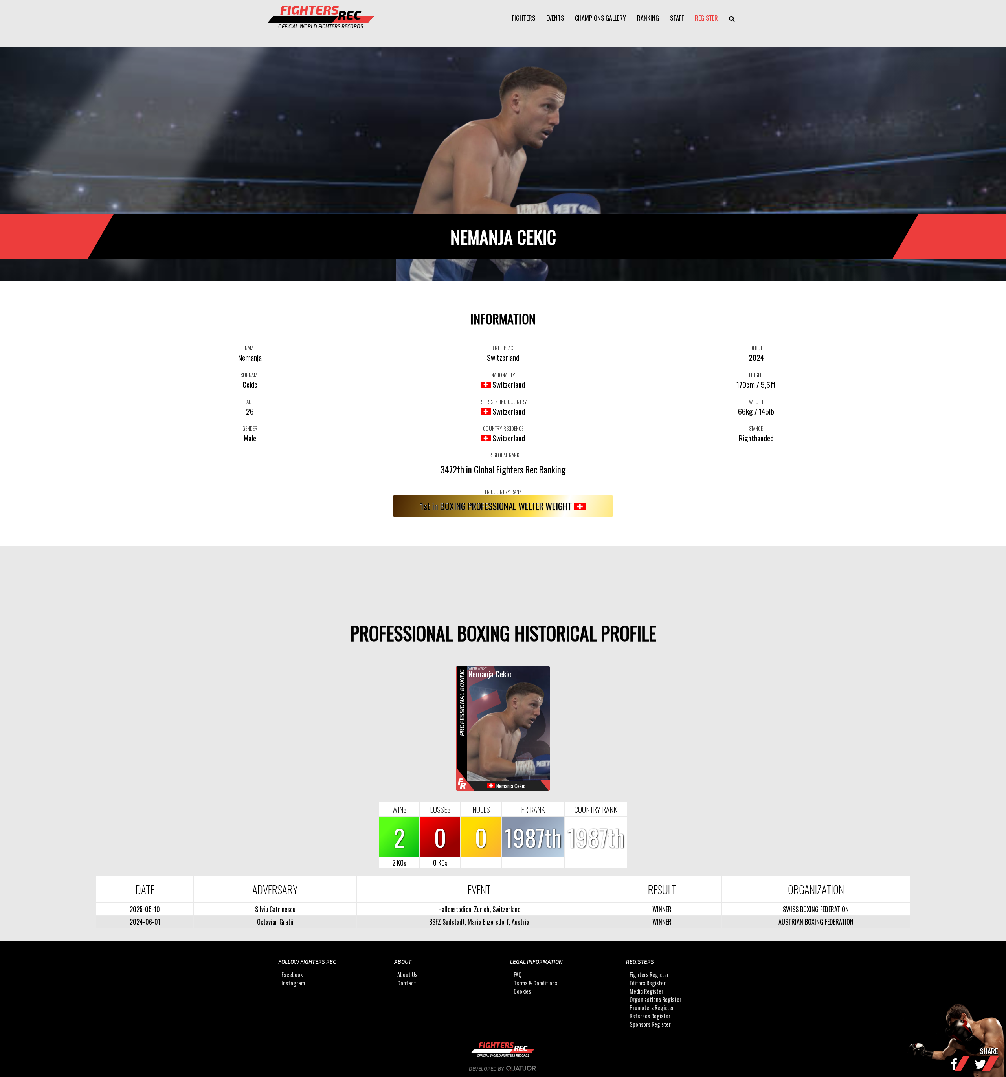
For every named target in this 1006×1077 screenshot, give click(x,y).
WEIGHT (756, 401)
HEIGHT (756, 375)
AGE (249, 401)
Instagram (293, 983)
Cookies (522, 991)
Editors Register (648, 983)
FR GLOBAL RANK (503, 455)
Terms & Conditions (535, 983)
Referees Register (650, 1016)
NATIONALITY (503, 375)
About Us (407, 975)
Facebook (292, 975)
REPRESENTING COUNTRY (503, 401)
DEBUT (756, 348)
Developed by (487, 1069)
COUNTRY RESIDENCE (503, 428)
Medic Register (646, 991)
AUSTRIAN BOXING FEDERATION (816, 922)
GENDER (249, 428)
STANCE (756, 428)
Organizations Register (655, 1000)
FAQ (517, 975)
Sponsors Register (650, 1024)
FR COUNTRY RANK (503, 491)
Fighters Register (649, 975)
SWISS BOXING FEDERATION (816, 909)
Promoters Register (652, 1008)
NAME (250, 348)
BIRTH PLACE (503, 348)
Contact (406, 983)
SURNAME (250, 375)
